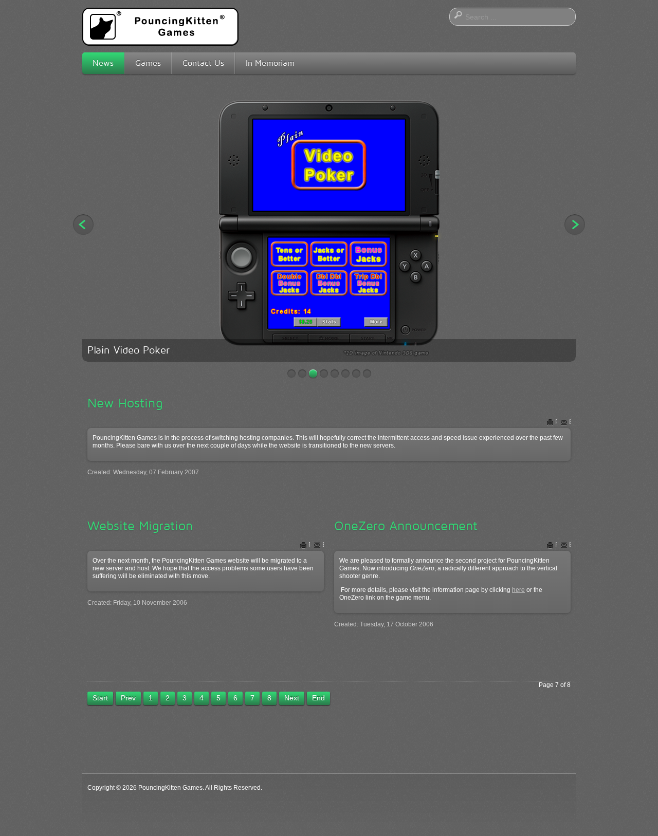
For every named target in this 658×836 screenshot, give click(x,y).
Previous (83, 224)
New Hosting (124, 403)
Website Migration (140, 525)
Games (148, 63)
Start (100, 698)
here (518, 589)
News (103, 63)
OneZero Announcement (406, 525)
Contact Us (203, 63)
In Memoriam (270, 63)
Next (574, 224)
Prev (128, 698)
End (318, 698)
